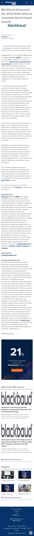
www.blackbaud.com (24, 244)
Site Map (23, 528)
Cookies (17, 531)
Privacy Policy (21, 526)
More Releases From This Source (11, 460)
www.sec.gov (25, 320)
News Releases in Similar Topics (10, 498)
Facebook (4, 248)
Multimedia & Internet (24, 494)
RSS (29, 528)
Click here (18, 187)
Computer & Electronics (8, 480)
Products (17, 511)
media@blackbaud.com (9, 255)
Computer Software (23, 480)
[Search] (31, 2)
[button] (17, 25)
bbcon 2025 (5, 180)
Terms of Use (11, 526)
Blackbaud (4, 197)
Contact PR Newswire (17, 509)
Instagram (25, 246)
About (16, 513)
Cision (20, 533)
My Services (16, 515)
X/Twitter (12, 246)
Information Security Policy (11, 528)
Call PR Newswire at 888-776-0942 (17, 520)
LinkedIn (19, 246)
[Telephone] (27, 2)
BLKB (18, 57)
